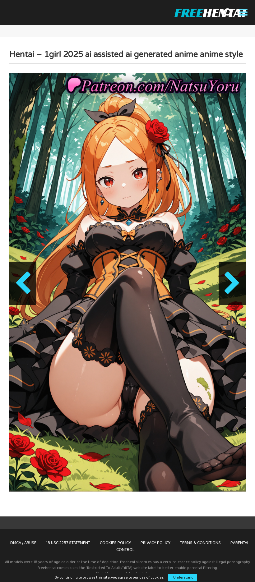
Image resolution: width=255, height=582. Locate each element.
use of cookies (151, 577)
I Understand (182, 577)
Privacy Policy (155, 542)
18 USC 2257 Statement (68, 542)
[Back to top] (234, 563)
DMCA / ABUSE (23, 542)
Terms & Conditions (200, 542)
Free (210, 12)
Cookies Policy (115, 542)
